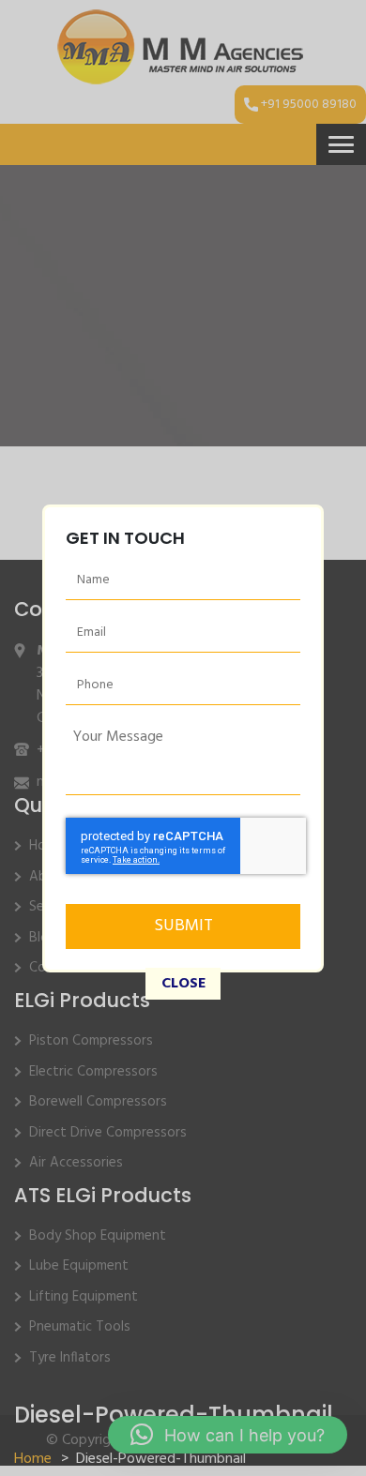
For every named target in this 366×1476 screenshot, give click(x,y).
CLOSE (183, 983)
